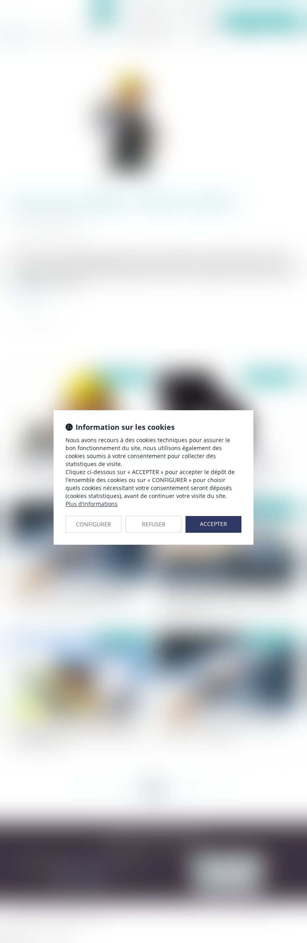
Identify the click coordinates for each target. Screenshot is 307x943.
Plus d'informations (92, 504)
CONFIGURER (93, 524)
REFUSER (153, 524)
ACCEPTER (213, 524)
